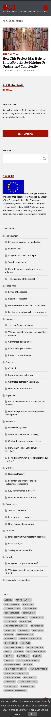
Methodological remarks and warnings (27, 312)
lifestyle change (14, 647)
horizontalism (25, 634)
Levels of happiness (17, 291)
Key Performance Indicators (22, 490)
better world (12, 604)
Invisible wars (15, 248)
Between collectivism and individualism (27, 305)
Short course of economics (21, 523)
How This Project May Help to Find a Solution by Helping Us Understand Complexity (24, 62)
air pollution (23, 600)
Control (9, 362)
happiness (37, 630)
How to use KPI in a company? (22, 497)
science (28, 665)
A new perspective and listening (23, 434)
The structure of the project (21, 278)
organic (18, 652)
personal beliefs (36, 652)
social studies (12, 677)
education (25, 621)
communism (29, 613)
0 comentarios (28, 70)
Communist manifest (16, 617)
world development (16, 690)
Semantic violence (17, 510)
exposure (24, 630)
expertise (10, 630)
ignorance (10, 639)
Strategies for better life (20, 550)
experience (37, 626)
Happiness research (17, 298)
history (9, 634)
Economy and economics (20, 517)
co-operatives (12, 609)
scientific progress (15, 669)
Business (10, 467)
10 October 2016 (10, 70)
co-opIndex (30, 609)
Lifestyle (10, 530)
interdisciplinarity (30, 639)
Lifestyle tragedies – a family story (24, 241)
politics (9, 656)
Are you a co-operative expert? (23, 563)
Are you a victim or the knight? (23, 255)
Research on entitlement (20, 355)
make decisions (34, 647)
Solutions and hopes (17, 262)
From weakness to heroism (21, 374)
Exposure (10, 318)
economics (10, 621)
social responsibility (16, 673)
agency (8, 600)
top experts (11, 686)
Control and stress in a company (23, 381)
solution (10, 682)
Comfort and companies (20, 341)
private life (23, 656)
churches (28, 604)
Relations (10, 421)
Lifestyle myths (15, 543)
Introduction (11, 54)
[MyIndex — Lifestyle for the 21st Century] (25, 8)
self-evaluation (38, 669)
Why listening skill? (17, 427)
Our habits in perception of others (24, 441)
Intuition (10, 557)
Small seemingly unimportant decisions (27, 536)
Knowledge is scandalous (18, 579)
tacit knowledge (27, 682)
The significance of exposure (22, 325)
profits (37, 656)
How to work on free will (20, 388)
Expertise (10, 395)
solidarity (30, 677)
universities (28, 686)
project (9, 660)
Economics (11, 504)
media (8, 652)
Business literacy (16, 473)
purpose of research (28, 660)
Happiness (11, 285)
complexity (36, 617)
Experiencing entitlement (20, 348)
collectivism (12, 613)
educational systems (16, 626)
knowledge (11, 643)
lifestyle (25, 643)
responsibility (13, 665)
